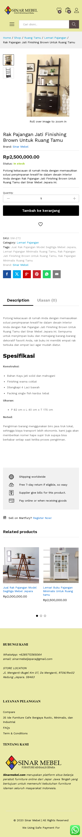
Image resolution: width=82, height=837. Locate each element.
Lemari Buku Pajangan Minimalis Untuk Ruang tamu (58, 591)
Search (74, 24)
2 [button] (41, 616)
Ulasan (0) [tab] (47, 300)
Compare (9, 712)
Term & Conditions (15, 733)
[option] (21, 575)
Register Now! (42, 518)
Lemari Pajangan (28, 242)
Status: (8, 163)
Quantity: (8, 193)
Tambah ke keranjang (41, 210)
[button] (11, 581)
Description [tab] (18, 300)
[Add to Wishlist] (41, 224)
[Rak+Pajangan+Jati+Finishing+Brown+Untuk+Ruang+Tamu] (17, 274)
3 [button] (45, 616)
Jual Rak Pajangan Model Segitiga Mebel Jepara (43, 247)
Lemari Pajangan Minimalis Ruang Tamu (29, 251)
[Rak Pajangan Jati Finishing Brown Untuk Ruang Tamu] (7, 274)
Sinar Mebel (20, 146)
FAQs (6, 727)
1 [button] (37, 616)
